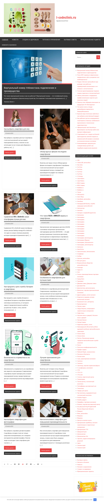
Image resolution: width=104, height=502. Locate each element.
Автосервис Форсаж (83, 240)
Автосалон (80, 215)
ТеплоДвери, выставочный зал (86, 386)
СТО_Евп (80, 374)
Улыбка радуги (81, 399)
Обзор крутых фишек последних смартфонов (53, 152)
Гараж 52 (80, 269)
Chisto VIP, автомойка (83, 162)
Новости (15, 40)
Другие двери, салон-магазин (86, 295)
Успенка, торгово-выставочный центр (88, 404)
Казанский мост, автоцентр (85, 301)
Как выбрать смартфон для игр (16, 129)
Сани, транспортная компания (86, 358)
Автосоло (80, 247)
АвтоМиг (80, 210)
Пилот (79, 345)
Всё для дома (81, 260)
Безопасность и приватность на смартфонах (17, 358)
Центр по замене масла (84, 420)
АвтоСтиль (80, 249)
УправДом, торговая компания (86, 402)
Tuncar (79, 192)
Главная (5, 40)
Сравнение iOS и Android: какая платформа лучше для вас (16, 217)
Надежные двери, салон (84, 324)
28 (31, 464)
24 (15, 464)
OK (95, 499)
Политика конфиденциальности (87, 347)
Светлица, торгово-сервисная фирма (88, 365)
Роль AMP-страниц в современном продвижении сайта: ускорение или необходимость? (88, 77)
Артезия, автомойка (83, 258)
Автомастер (80, 208)
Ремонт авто (81, 356)
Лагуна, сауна (81, 306)
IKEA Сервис (81, 183)
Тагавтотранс (81, 379)
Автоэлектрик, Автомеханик (86, 251)
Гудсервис (80, 281)
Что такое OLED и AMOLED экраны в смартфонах (54, 216)
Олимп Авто (81, 333)
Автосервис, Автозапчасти (85, 242)
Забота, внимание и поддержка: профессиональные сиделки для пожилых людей (87, 98)
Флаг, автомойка (82, 413)
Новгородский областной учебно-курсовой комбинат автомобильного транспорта (88, 329)
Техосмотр (80, 388)
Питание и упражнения (51, 40)
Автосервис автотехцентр (85, 238)
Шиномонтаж (81, 434)
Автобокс (80, 201)
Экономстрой (81, 445)
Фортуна (79, 415)
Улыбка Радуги (82, 397)
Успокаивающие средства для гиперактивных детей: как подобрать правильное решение (87, 145)
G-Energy (80, 176)
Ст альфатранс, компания (85, 368)
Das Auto (80, 165)
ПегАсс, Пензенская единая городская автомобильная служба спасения (87, 340)
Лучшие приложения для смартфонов (50, 358)
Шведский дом (82, 431)
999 (78, 160)
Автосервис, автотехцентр (85, 244)
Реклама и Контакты (83, 354)
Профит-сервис (82, 349)
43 (38, 464)
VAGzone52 (80, 194)
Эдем (79, 443)
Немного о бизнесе (9, 45)
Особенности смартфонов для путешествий (52, 278)
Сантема (79, 361)
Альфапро (80, 254)
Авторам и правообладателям (86, 212)
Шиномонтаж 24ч (82, 436)
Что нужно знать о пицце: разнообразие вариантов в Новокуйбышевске (85, 109)
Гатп (78, 272)
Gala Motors (80, 178)
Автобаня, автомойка (83, 199)
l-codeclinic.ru (66, 17)
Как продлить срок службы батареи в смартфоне (18, 287)
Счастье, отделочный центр (85, 377)
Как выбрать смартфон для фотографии (15, 420)
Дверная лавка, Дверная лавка (86, 283)
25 (19, 464)
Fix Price (79, 167)
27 (26, 464)
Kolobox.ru (80, 187)
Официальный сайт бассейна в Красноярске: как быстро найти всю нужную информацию (88, 130)
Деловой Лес (81, 285)
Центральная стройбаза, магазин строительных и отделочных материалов (87, 425)
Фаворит (80, 411)
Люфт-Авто (80, 313)
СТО (78, 370)
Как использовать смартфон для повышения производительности (53, 420)
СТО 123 (79, 372)
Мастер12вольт (82, 320)
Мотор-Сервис (81, 322)
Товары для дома (82, 390)
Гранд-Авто (80, 279)
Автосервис (80, 217)
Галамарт (80, 267)
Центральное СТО (82, 429)
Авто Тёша (80, 196)
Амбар (79, 256)
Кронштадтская (82, 304)
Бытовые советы (70, 40)
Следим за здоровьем (30, 40)
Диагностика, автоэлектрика (86, 288)
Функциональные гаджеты (90, 40)
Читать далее (8, 102)
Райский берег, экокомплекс (86, 352)
